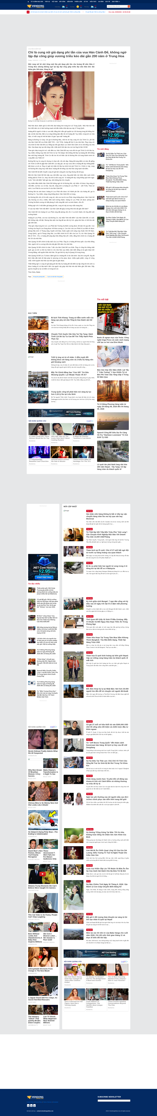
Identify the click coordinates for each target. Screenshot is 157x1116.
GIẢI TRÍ (107, 1)
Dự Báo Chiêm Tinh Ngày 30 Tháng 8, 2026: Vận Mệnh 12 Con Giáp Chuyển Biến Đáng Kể (117, 219)
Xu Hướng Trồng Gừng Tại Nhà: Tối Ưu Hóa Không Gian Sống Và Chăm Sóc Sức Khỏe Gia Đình (106, 834)
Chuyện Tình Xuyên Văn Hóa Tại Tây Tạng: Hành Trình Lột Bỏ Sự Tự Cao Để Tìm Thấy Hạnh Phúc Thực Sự (72, 336)
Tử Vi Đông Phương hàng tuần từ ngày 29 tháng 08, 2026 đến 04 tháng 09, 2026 (113, 406)
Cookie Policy (30, 1102)
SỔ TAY (86, 1)
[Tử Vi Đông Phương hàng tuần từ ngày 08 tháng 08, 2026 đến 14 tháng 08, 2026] (31, 651)
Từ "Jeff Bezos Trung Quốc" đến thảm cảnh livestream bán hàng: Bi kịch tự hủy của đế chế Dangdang (106, 745)
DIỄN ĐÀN (70, 1)
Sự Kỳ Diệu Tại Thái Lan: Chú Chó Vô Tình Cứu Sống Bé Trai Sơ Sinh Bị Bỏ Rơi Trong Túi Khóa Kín (106, 763)
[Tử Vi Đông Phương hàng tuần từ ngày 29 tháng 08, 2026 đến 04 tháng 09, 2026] (113, 391)
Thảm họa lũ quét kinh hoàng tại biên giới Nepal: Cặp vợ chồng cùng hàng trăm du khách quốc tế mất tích (107, 658)
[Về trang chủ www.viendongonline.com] (35, 6)
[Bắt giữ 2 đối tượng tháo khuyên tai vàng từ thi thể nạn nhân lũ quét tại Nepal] (100, 188)
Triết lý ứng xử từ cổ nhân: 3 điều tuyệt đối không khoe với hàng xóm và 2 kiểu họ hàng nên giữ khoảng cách (72, 359)
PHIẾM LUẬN (78, 1)
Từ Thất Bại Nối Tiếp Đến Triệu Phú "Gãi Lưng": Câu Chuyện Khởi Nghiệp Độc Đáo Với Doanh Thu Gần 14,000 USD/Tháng (107, 534)
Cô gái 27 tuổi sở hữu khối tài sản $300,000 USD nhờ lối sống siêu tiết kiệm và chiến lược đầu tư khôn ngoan (107, 727)
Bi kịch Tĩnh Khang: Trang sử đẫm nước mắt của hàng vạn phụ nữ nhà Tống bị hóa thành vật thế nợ (72, 320)
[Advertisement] (78, 30)
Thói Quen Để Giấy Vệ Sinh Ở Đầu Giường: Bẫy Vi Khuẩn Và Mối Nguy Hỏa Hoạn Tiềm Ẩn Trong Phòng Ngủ (107, 621)
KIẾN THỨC (93, 1)
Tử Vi (88, 881)
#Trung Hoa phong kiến (39, 276)
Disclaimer (55, 1102)
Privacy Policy (38, 1102)
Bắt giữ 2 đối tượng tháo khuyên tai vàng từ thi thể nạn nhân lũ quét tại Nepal (117, 189)
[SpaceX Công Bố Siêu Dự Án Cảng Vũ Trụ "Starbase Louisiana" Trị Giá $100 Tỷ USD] (113, 421)
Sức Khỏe (90, 616)
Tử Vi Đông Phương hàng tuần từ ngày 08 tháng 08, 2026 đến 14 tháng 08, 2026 (46, 651)
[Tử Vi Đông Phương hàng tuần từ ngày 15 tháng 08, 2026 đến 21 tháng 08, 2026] (31, 683)
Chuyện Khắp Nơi (34, 49)
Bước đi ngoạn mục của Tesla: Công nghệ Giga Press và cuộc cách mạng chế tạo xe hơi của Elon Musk (113, 340)
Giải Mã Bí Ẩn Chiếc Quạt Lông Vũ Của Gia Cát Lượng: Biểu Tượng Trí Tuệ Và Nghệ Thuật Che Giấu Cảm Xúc (106, 852)
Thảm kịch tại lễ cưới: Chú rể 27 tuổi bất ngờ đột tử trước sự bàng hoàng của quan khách (117, 198)
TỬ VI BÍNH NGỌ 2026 (37, 1)
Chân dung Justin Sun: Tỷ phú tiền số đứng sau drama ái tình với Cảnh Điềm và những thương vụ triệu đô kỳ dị (107, 781)
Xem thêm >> (116, 1)
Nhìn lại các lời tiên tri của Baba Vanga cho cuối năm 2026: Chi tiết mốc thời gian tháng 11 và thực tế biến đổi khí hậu (107, 935)
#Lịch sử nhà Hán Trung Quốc (55, 276)
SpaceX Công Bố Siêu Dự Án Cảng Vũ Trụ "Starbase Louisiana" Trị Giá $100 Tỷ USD (112, 435)
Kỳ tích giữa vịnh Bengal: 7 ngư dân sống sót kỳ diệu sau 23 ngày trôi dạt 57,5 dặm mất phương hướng (107, 603)
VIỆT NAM (55, 1)
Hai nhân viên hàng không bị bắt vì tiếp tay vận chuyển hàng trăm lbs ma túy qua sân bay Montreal (106, 516)
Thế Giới (89, 511)
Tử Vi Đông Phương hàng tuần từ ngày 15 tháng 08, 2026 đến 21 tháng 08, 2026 (46, 683)
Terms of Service (47, 1102)
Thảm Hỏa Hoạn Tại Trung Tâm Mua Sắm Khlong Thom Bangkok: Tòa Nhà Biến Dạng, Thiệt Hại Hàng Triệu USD (107, 640)
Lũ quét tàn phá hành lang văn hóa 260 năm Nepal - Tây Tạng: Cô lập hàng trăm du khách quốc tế (112, 466)
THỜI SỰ (47, 1)
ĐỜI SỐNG (62, 1)
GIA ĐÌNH (100, 1)
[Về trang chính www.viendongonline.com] (28, 2)
